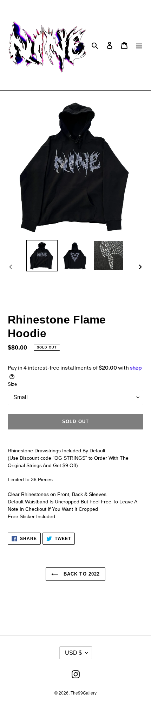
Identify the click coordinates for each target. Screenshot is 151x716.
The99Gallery (84, 693)
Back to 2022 (81, 574)
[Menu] (139, 45)
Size (12, 384)
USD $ (73, 653)
